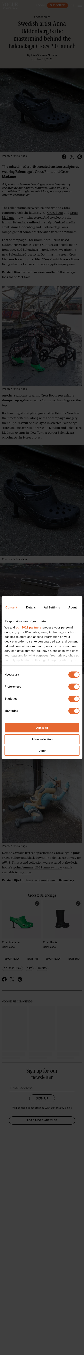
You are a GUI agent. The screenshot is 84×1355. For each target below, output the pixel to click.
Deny (42, 750)
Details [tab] (31, 607)
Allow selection (42, 739)
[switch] (74, 687)
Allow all (42, 727)
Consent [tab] (11, 607)
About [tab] (72, 607)
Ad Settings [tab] (52, 607)
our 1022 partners (29, 627)
